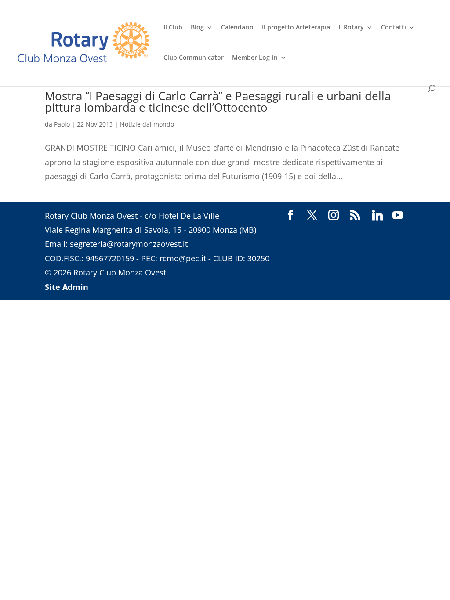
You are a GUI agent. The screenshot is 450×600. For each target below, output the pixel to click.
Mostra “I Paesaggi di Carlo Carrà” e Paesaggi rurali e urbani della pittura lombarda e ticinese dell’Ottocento (218, 101)
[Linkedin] (377, 215)
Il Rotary (351, 27)
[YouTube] (397, 216)
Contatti (393, 27)
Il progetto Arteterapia (296, 27)
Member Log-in (255, 57)
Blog (197, 27)
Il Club (172, 27)
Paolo (62, 124)
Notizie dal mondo (147, 124)
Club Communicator (193, 57)
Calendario (237, 27)
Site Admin (66, 287)
